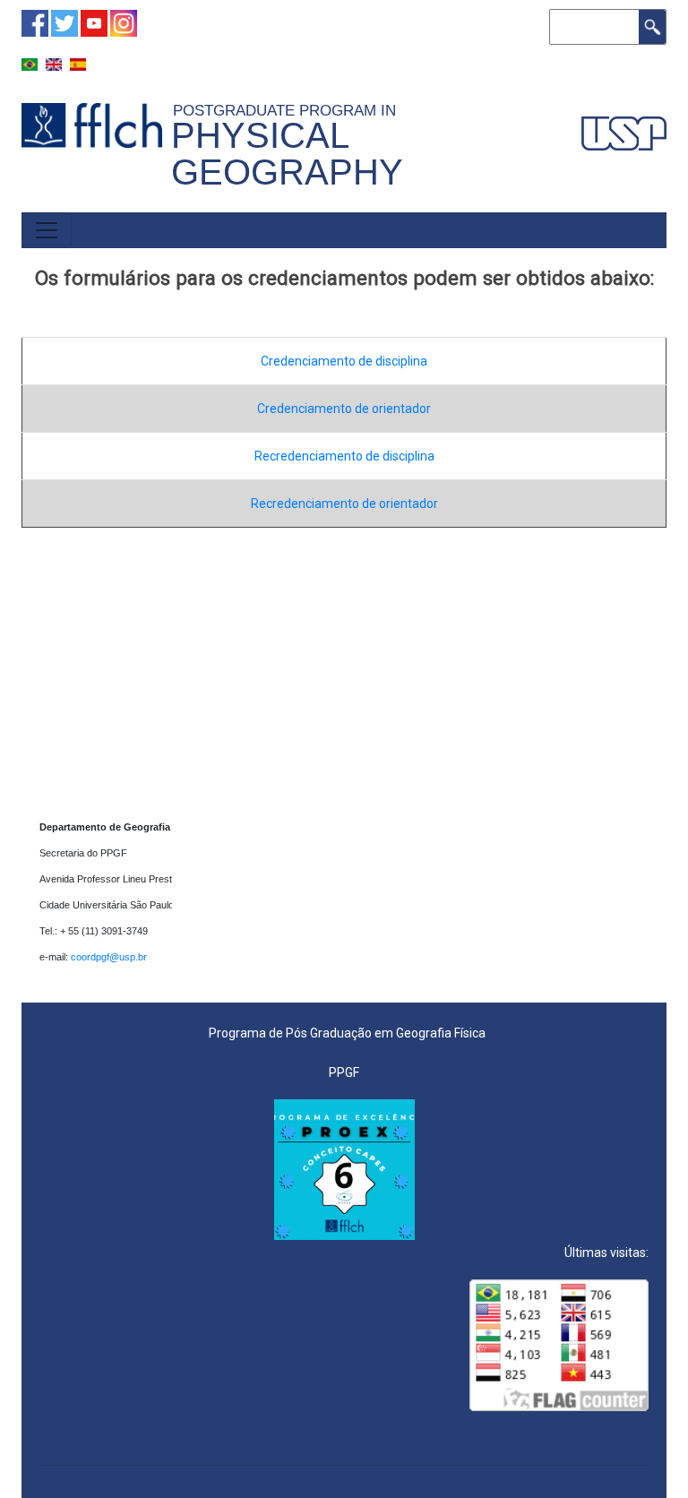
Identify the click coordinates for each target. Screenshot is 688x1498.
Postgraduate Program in (289, 110)
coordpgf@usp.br (110, 956)
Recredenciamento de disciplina (344, 456)
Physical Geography (287, 154)
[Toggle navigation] (47, 230)
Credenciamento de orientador (344, 408)
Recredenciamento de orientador (344, 503)
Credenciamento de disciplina (344, 361)
